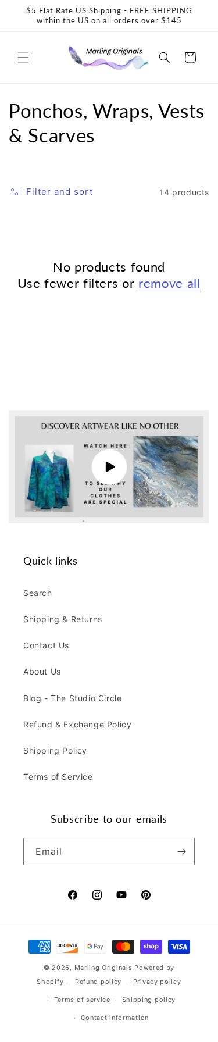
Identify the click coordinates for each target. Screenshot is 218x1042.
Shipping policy (149, 999)
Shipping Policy (55, 750)
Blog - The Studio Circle (72, 698)
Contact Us (46, 645)
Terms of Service (58, 777)
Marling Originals (103, 968)
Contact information (115, 1018)
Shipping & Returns (62, 619)
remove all (169, 283)
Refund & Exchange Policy (77, 724)
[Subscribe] (181, 851)
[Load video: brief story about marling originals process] (109, 467)
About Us (42, 671)
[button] (23, 57)
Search (37, 593)
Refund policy (98, 981)
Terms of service (82, 999)
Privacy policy (157, 981)
